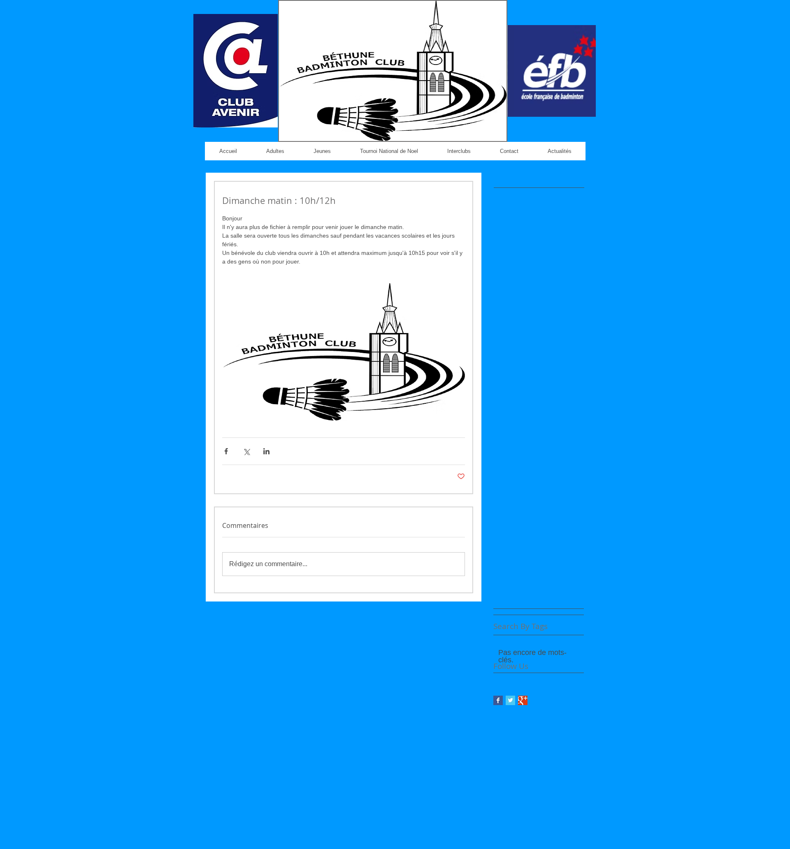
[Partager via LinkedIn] (266, 451)
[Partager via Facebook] (226, 451)
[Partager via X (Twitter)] (246, 451)
